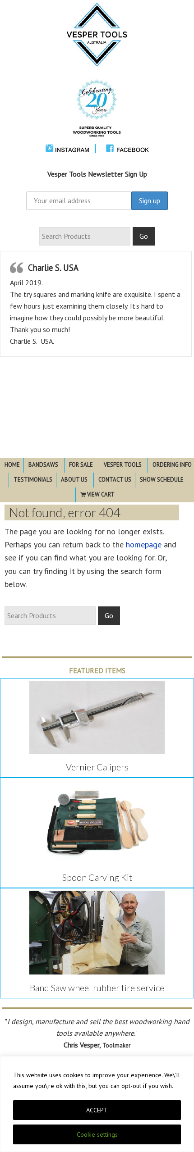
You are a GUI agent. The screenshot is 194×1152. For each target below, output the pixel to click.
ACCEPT (97, 1110)
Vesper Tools (97, 75)
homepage (144, 544)
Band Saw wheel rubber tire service (97, 987)
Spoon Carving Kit (97, 877)
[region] (97, 1104)
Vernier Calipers (97, 766)
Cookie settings (97, 1134)
